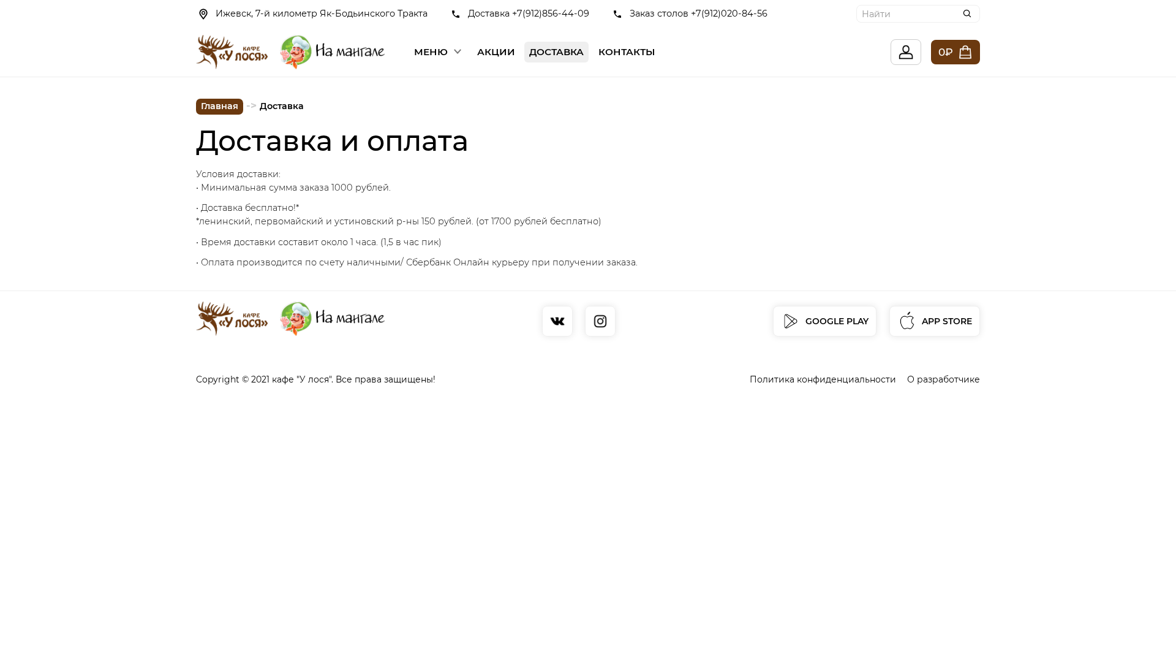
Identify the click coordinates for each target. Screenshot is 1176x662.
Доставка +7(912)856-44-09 (528, 13)
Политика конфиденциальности (823, 379)
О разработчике (943, 379)
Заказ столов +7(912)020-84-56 (698, 13)
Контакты (626, 52)
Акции (496, 52)
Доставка (556, 52)
